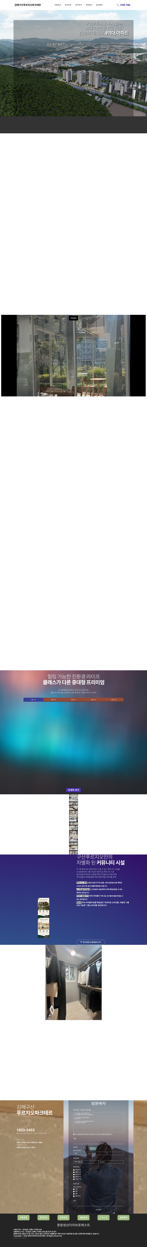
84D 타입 (78, 1177)
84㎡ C (73, 700)
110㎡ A (113, 700)
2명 (76, 1191)
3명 (76, 1194)
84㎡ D (93, 700)
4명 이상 (77, 1196)
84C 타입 (78, 1174)
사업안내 (57, 5)
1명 (76, 1189)
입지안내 (68, 5)
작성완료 (98, 1210)
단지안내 (78, 5)
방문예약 (99, 5)
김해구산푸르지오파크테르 (27, 5)
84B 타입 (78, 1172)
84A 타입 (78, 1170)
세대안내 (89, 5)
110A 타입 (78, 1179)
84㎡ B (53, 700)
